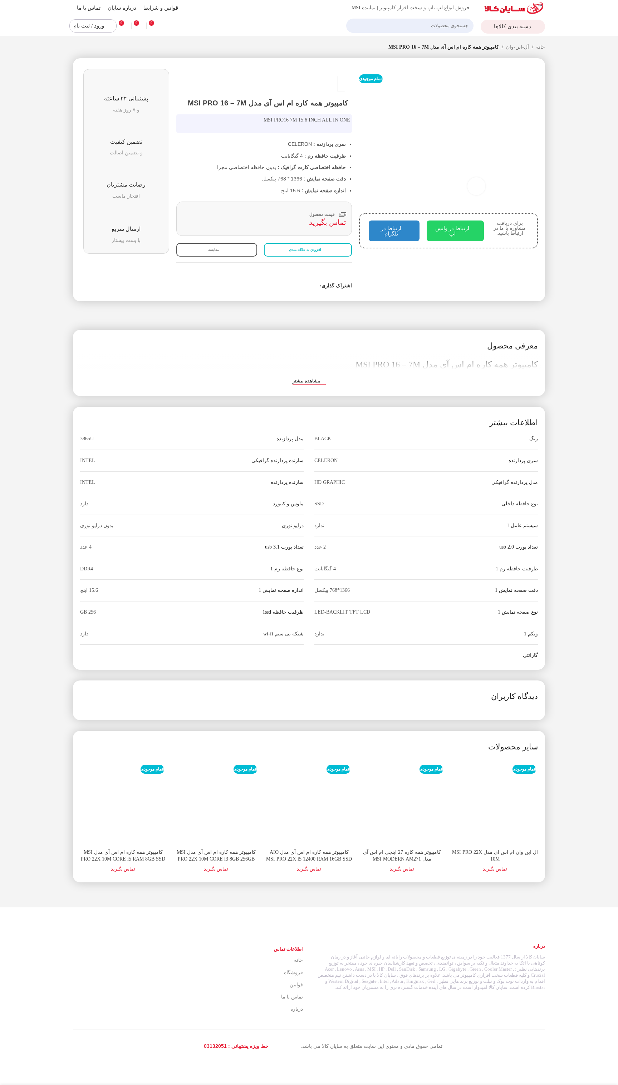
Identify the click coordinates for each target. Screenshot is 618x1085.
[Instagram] (115, 1046)
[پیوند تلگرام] (283, 286)
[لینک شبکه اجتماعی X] (307, 286)
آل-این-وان (517, 47)
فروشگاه (293, 972)
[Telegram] (99, 1046)
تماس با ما (292, 997)
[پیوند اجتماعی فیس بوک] (316, 286)
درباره (296, 1009)
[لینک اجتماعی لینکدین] (291, 286)
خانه (540, 47)
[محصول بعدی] (76, 47)
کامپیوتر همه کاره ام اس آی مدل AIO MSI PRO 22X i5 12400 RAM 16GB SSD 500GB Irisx (309, 859)
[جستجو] (354, 26)
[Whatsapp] (83, 1046)
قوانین (296, 984)
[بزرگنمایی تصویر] (476, 186)
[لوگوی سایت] (514, 7)
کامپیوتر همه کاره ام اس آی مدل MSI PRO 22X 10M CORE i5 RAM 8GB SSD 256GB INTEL (123, 859)
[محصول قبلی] (90, 47)
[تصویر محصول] (495, 802)
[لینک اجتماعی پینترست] (299, 286)
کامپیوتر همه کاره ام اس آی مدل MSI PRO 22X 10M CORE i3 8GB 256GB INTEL (216, 859)
